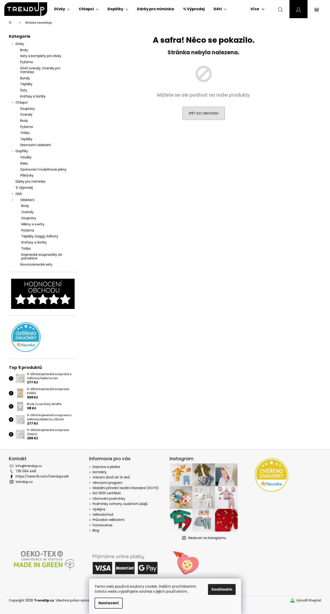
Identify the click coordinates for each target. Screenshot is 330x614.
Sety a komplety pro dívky (40, 56)
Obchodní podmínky (109, 498)
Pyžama (26, 62)
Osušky (26, 157)
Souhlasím (221, 589)
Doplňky (22, 151)
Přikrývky (27, 175)
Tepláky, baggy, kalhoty (39, 236)
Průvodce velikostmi (108, 519)
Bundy (25, 78)
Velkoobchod (103, 514)
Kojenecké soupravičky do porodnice (41, 256)
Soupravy (27, 108)
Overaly (26, 114)
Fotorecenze (102, 525)
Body (24, 50)
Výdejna (99, 509)
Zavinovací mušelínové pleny (43, 169)
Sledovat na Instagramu (207, 538)
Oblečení (27, 200)
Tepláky (26, 84)
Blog (96, 530)
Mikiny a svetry (32, 224)
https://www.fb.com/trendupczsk (42, 476)
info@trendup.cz (29, 466)
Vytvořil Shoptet (308, 600)
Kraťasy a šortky (33, 96)
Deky (24, 163)
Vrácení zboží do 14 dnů (111, 477)
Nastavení (108, 603)
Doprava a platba (106, 467)
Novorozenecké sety (36, 264)
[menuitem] (62, 9)
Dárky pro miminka (30, 181)
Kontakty (100, 472)
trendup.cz (24, 482)
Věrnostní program (107, 482)
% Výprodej (24, 187)
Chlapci (22, 102)
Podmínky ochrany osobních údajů (120, 504)
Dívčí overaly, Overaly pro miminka (40, 70)
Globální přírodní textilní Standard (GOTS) (126, 488)
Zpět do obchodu (203, 113)
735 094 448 (26, 471)
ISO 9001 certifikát (107, 493)
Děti (19, 193)
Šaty (23, 90)
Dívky (20, 44)
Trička (24, 133)
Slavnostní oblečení (35, 145)
